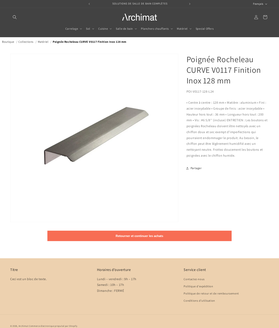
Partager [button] (196, 168)
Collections (25, 42)
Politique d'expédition (198, 286)
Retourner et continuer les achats (139, 236)
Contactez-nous (194, 279)
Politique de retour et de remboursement (211, 293)
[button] (14, 17)
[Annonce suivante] (189, 4)
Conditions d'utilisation (199, 300)
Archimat (24, 326)
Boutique (8, 42)
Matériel (43, 42)
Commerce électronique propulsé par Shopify (53, 326)
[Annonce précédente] (89, 4)
